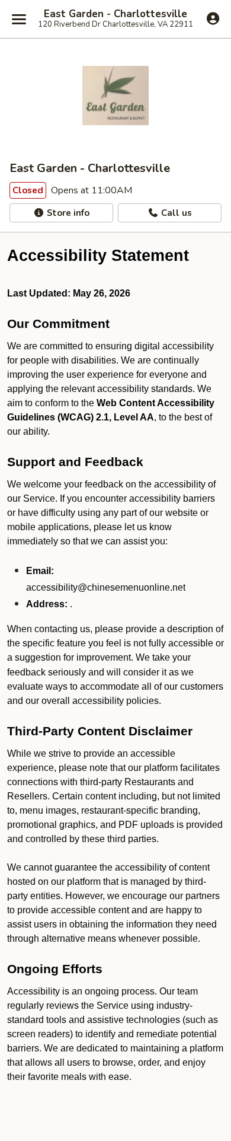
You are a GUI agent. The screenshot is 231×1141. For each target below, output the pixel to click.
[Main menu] (19, 19)
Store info (66, 213)
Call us (175, 213)
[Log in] (213, 18)
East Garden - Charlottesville (115, 14)
